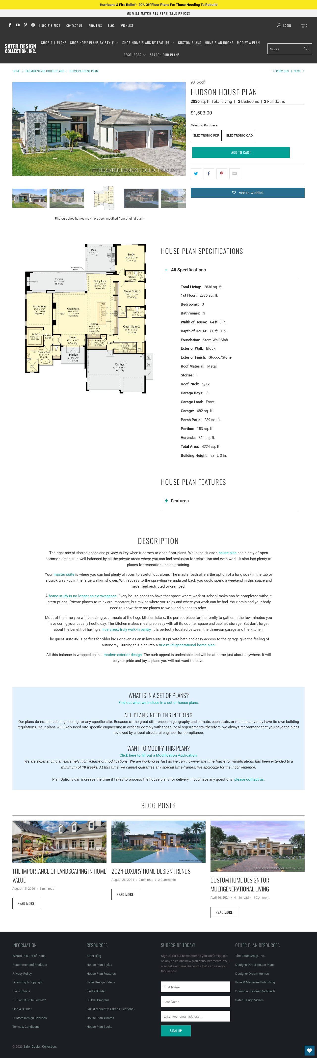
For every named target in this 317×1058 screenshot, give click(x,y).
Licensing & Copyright (27, 982)
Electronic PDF (206, 135)
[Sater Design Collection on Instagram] (33, 25)
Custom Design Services (29, 1018)
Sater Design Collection (39, 1046)
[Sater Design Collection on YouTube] (17, 25)
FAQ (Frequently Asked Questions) (111, 1009)
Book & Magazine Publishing (255, 982)
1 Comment (261, 897)
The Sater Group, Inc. (250, 956)
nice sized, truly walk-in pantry (126, 629)
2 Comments (167, 880)
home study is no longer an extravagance (82, 596)
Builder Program (98, 1000)
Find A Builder (21, 1009)
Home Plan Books (219, 42)
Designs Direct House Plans (255, 965)
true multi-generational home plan (186, 645)
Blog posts (158, 805)
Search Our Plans (165, 54)
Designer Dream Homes (252, 973)
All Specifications (188, 269)
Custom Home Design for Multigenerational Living (240, 884)
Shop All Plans (54, 42)
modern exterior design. (123, 655)
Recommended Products (29, 965)
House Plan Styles (99, 965)
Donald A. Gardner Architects (255, 991)
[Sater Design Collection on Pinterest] (25, 25)
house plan (227, 553)
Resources (133, 54)
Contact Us (74, 25)
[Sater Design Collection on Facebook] (9, 25)
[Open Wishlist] (310, 1051)
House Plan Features (101, 973)
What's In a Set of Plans (29, 956)
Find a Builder (96, 991)
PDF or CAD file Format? (29, 1000)
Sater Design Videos (101, 982)
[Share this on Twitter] (196, 173)
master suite (63, 574)
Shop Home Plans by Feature (146, 42)
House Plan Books (99, 1027)
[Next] (182, 128)
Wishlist (127, 25)
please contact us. (249, 779)
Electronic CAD (239, 135)
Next (297, 71)
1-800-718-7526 (49, 25)
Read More (26, 903)
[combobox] (289, 48)
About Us (95, 25)
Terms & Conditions (26, 1027)
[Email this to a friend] (234, 173)
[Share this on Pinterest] (221, 173)
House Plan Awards (100, 1018)
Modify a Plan (248, 42)
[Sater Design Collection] (20, 49)
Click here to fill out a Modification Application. (159, 750)
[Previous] (16, 128)
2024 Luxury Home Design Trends (150, 870)
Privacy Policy (22, 973)
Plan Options (21, 991)
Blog (111, 25)
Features (180, 500)
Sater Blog (94, 956)
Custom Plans (189, 42)
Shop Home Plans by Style (92, 42)
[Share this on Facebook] (209, 173)
